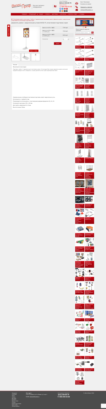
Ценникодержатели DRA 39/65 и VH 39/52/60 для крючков (89, 72)
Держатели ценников (78, 278)
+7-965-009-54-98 (65, 7)
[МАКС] (60, 8)
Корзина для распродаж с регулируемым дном (79, 174)
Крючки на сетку (79, 58)
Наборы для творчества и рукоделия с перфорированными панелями (89, 191)
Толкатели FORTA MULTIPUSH (89, 234)
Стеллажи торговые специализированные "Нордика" (80, 129)
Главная (24, 14)
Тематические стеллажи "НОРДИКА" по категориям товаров (88, 130)
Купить (57, 43)
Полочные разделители (88, 219)
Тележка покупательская (79, 344)
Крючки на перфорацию (78, 47)
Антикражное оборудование (79, 369)
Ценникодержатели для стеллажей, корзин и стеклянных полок (80, 249)
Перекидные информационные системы (89, 292)
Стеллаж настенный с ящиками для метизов (78, 145)
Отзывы (81, 14)
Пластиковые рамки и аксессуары (88, 279)
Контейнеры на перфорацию (88, 205)
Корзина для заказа (16, 403)
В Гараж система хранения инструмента (79, 206)
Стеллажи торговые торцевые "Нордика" (87, 115)
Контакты (63, 14)
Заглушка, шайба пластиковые (89, 369)
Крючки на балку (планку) (89, 59)
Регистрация (87, 1)
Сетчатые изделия (89, 158)
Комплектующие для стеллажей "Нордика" (79, 86)
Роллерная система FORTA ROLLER (79, 235)
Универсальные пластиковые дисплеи (88, 344)
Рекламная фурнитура (78, 332)
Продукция (32, 14)
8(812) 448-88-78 (65, 3)
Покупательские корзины (88, 332)
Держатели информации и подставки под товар (88, 263)
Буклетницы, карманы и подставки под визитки (79, 306)
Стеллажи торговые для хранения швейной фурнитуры (80, 190)
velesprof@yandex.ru (86, 10)
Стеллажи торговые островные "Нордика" (87, 100)
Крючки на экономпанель (88, 47)
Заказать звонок (86, 7)
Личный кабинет (16, 406)
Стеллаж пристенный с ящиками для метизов (88, 145)
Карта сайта (15, 404)
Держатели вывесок (78, 320)
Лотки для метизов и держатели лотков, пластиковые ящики (80, 221)
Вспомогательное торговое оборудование (79, 382)
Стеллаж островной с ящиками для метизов (78, 160)
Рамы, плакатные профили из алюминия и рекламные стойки (89, 306)
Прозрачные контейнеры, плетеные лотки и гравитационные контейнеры (79, 264)
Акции (41, 14)
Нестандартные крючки (79, 71)
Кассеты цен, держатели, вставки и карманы (89, 248)
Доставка (55, 14)
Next (77, 22)
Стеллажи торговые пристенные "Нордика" (78, 100)
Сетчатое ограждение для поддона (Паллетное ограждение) (88, 175)
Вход (81, 1)
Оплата (47, 14)
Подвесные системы (87, 320)
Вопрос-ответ (72, 14)
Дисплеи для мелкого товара (79, 357)
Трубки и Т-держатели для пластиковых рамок (42, 19)
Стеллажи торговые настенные (87, 86)
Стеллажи (14, 394)
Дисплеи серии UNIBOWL (88, 357)
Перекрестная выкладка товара (79, 292)
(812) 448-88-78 (63, 395)
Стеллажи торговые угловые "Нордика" (80, 114)
